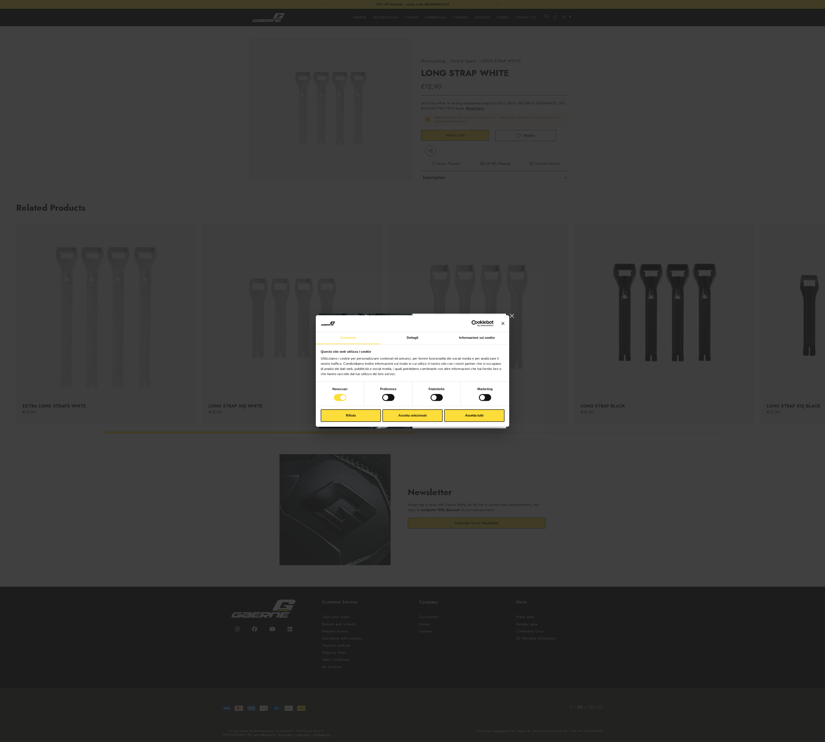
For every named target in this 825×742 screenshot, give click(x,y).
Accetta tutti (474, 415)
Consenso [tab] (348, 337)
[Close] (512, 315)
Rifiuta (351, 415)
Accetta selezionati (412, 415)
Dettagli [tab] (413, 337)
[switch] (388, 397)
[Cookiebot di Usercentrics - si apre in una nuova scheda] (474, 323)
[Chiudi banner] (502, 323)
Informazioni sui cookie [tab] (477, 337)
